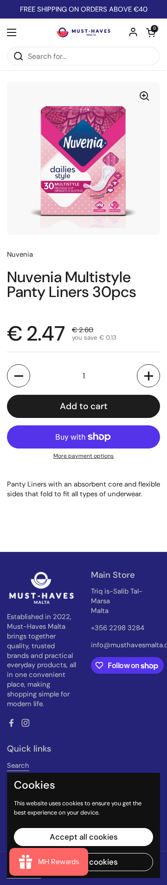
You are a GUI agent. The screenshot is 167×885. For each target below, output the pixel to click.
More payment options (83, 456)
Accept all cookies (84, 837)
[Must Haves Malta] (83, 32)
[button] (150, 32)
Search (18, 765)
